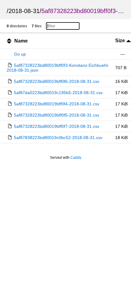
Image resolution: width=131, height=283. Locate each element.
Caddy (75, 157)
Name (21, 40)
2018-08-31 (24, 11)
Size (120, 40)
